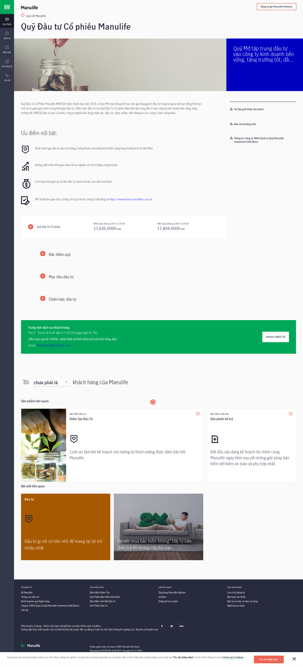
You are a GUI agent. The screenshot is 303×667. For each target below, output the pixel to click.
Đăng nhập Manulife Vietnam (276, 6)
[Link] (7, 7)
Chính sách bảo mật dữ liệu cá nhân (61, 626)
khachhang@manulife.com (54, 345)
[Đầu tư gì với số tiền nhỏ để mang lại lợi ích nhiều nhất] (65, 527)
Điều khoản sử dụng (31, 626)
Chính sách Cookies (232, 657)
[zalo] (181, 628)
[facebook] (162, 628)
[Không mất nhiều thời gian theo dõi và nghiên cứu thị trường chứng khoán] (89, 166)
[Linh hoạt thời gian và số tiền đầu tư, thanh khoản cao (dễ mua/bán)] (89, 184)
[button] (123, 227)
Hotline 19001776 (275, 336)
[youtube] (171, 628)
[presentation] (7, 21)
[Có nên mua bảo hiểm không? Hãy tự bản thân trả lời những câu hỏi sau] (158, 527)
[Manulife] (90, 7)
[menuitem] (7, 21)
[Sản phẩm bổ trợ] (251, 445)
